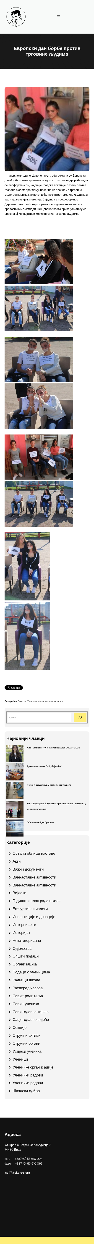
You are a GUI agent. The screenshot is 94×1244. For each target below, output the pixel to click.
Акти (17, 861)
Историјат (21, 932)
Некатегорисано (27, 940)
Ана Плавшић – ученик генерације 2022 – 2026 (53, 747)
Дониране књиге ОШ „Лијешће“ (44, 766)
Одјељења (22, 948)
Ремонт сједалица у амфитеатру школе (49, 784)
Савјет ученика (26, 1003)
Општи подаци (26, 956)
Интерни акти (24, 924)
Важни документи (28, 869)
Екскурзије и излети (30, 908)
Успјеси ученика (27, 1051)
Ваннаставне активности (34, 877)
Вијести (22, 701)
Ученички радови (28, 1075)
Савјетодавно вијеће (31, 1019)
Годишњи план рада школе (36, 900)
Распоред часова (28, 987)
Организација (25, 964)
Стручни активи (27, 1035)
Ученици (32, 701)
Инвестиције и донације (34, 916)
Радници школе (26, 979)
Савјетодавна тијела (31, 1011)
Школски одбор (26, 1090)
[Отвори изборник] (58, 17)
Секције (19, 1027)
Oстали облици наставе (34, 853)
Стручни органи (26, 1043)
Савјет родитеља (28, 995)
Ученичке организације (50, 701)
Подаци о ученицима (31, 972)
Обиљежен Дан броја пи (40, 822)
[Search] (80, 717)
